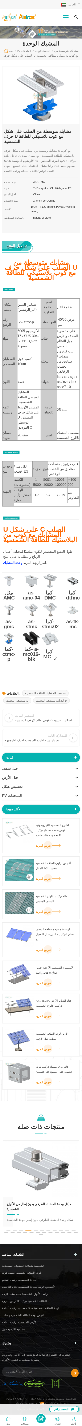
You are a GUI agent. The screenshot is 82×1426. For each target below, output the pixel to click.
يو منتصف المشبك (17, 700)
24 (41, 1234)
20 (57, 1232)
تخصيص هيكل (12, 787)
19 (50, 1232)
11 (73, 1230)
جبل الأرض (10, 778)
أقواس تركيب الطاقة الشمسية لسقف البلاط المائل (53, 866)
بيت (11, 50)
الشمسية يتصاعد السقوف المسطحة (23, 1265)
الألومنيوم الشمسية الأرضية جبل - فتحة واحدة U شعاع (55, 970)
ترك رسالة (41, 1418)
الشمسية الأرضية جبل (14, 1329)
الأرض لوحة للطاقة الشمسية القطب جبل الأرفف (52, 1036)
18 (44, 1232)
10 (67, 1230)
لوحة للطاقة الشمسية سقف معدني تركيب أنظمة (30, 1308)
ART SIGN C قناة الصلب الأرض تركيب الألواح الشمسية (53, 1003)
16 (31, 1232)
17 (38, 1232)
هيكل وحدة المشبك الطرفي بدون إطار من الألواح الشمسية (39, 1206)
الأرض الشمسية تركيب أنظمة (19, 1322)
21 (63, 1232)
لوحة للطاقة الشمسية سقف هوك (21, 1272)
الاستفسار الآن (61, 1409)
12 (6, 1232)
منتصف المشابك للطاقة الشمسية (45, 693)
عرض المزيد (43, 845)
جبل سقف (10, 769)
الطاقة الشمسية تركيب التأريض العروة (24, 1301)
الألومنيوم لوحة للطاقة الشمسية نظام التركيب (29, 1286)
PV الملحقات (12, 796)
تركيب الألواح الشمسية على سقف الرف (25, 1294)
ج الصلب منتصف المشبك (51, 700)
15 (25, 1232)
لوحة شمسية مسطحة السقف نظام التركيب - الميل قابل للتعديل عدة (55, 934)
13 (13, 1232)
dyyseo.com (32, 1403)
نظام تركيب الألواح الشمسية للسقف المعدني (52, 899)
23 (76, 1232)
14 (19, 1232)
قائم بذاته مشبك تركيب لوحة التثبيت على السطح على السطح (54, 1069)
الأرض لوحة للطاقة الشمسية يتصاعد (23, 1315)
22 (69, 1232)
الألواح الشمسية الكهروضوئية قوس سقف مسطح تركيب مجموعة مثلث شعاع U (52, 830)
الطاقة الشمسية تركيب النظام (19, 1279)
